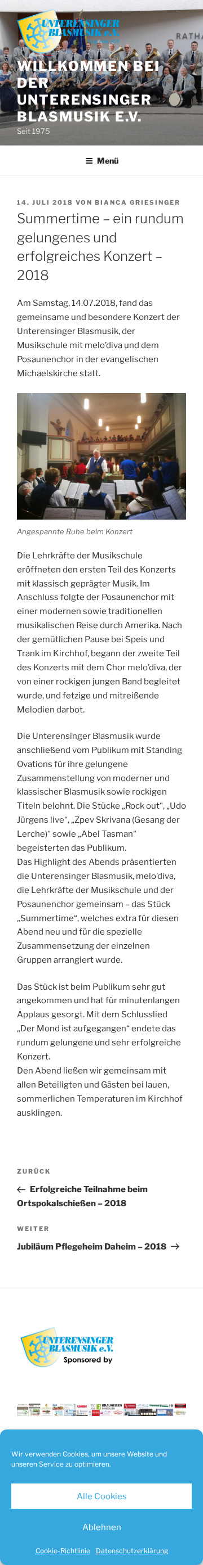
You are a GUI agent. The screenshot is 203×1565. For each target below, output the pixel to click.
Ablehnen (101, 1527)
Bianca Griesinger (137, 202)
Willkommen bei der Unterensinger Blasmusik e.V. (88, 91)
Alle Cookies (102, 1496)
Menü (107, 160)
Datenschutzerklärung (132, 1550)
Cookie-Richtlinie (63, 1550)
